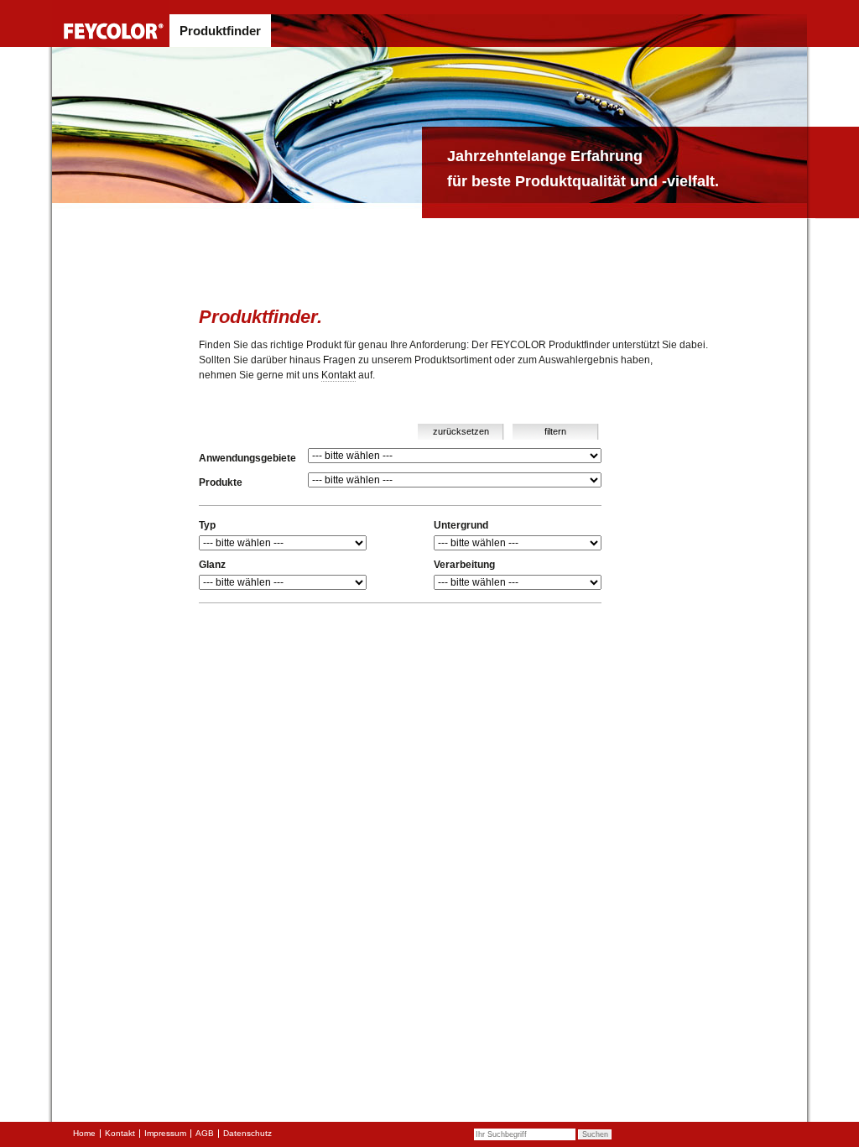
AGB (204, 1133)
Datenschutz (247, 1133)
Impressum (165, 1133)
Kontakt (338, 375)
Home (84, 1133)
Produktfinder (220, 30)
